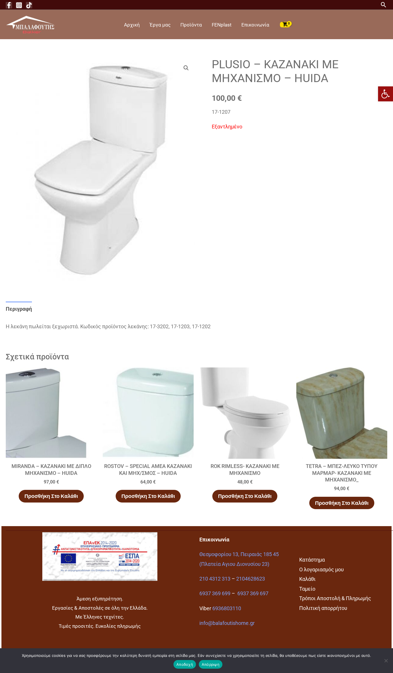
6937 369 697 (252, 593)
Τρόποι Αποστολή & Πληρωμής (335, 598)
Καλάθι (307, 579)
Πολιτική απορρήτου (323, 608)
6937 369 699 (214, 593)
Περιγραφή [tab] (19, 309)
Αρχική (132, 25)
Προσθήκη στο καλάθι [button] (51, 496)
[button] (385, 93)
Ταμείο (307, 589)
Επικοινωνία (255, 25)
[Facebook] (9, 5)
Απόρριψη (211, 664)
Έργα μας (160, 25)
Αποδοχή (184, 664)
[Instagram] (19, 5)
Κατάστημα (312, 560)
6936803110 (226, 608)
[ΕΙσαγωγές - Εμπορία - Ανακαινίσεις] (30, 24)
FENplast (222, 25)
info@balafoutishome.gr (227, 623)
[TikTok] (29, 5)
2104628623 (250, 579)
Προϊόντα (191, 25)
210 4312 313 (214, 579)
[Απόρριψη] (386, 660)
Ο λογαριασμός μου (321, 569)
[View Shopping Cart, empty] (285, 24)
